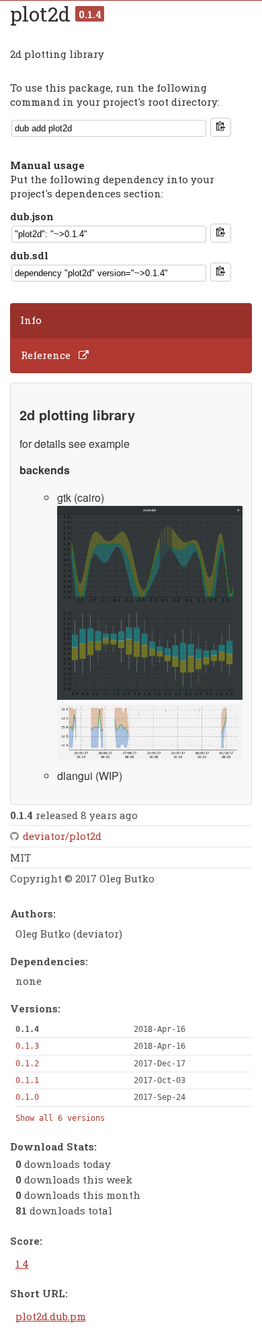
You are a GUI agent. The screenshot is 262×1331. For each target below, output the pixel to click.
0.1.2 (27, 1063)
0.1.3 (27, 1046)
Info (31, 320)
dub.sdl (29, 255)
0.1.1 (27, 1080)
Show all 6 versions (60, 1118)
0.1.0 (27, 1097)
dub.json (32, 216)
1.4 (22, 1263)
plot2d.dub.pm (50, 1316)
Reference (46, 355)
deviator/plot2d (62, 836)
